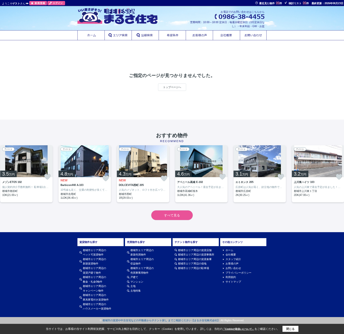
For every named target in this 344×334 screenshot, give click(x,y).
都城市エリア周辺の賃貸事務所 (196, 254)
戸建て (134, 277)
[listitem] (85, 173)
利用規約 (231, 277)
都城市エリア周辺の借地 (192, 263)
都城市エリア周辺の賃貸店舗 (195, 250)
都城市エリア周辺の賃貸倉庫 (195, 259)
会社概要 (231, 254)
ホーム (229, 250)
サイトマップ (233, 281)
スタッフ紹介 (233, 259)
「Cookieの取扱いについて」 (238, 329)
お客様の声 (232, 263)
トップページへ (172, 87)
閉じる (290, 328)
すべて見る (172, 215)
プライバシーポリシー (238, 272)
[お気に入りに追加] (47, 177)
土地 (133, 286)
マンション (136, 281)
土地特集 (135, 290)
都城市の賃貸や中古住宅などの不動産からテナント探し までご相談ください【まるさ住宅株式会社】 (161, 320)
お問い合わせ (233, 268)
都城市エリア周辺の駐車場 (193, 268)
